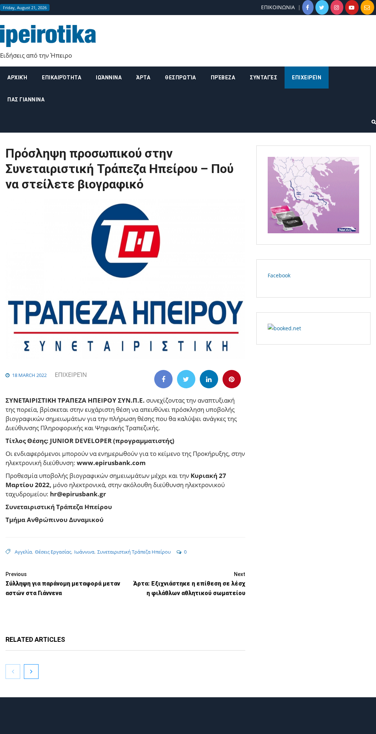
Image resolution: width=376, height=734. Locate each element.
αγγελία (23, 551)
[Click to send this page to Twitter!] (186, 379)
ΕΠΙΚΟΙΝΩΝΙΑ (278, 7)
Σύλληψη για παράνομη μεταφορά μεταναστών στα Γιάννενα (63, 584)
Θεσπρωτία (180, 77)
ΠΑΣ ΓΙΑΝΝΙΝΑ (25, 99)
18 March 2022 (29, 375)
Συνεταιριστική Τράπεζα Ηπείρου (134, 551)
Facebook (279, 275)
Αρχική (17, 77)
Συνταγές (263, 77)
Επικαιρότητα (61, 77)
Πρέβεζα (223, 77)
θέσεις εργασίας (53, 551)
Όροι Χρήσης (188, 722)
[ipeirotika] (48, 36)
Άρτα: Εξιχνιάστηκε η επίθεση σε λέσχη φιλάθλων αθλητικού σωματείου (189, 584)
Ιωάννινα (109, 77)
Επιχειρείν (306, 77)
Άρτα (143, 77)
